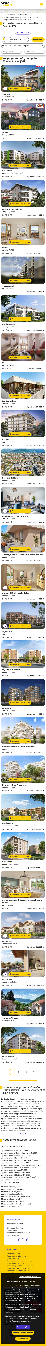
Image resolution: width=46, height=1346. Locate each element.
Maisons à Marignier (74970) (13, 1201)
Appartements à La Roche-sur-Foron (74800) (20, 1160)
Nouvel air (7, 171)
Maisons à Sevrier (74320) (11, 1206)
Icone (4, 247)
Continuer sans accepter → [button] (30, 1277)
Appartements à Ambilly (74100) (14, 1180)
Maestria (6, 708)
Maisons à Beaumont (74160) (13, 1199)
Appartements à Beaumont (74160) (15, 1172)
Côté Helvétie (8, 324)
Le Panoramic (8, 1056)
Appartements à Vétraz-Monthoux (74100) (18, 1177)
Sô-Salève (7, 979)
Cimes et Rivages (10, 1018)
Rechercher (38, 39)
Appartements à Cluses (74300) (14, 1170)
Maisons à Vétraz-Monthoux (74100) (16, 1204)
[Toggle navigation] (41, 4)
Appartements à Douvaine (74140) (15, 1163)
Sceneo (5, 132)
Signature (7, 631)
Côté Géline (7, 823)
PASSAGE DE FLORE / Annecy (15, 516)
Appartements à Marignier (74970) (15, 1175)
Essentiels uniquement (23, 1333)
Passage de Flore (10, 478)
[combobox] (23, 46)
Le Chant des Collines (12, 209)
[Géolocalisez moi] (3, 39)
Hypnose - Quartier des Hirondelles (18, 746)
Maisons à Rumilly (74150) (11, 1192)
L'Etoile (5, 439)
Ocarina (6, 94)
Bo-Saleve (7, 941)
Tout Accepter (23, 1338)
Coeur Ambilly (9, 286)
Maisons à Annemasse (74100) (13, 1189)
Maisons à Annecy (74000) (12, 1187)
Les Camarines (9, 401)
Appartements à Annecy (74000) (14, 1151)
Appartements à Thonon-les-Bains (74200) (19, 1153)
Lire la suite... (23, 1133)
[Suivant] (33, 1072)
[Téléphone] (5, 88)
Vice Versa (7, 862)
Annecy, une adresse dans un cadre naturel (22, 554)
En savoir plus (23, 1327)
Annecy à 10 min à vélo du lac (15, 593)
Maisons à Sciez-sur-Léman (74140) (15, 1196)
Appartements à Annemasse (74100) (16, 1155)
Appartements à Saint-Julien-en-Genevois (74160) (22, 1165)
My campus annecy (11, 670)
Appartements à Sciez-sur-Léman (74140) (18, 1168)
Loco (4, 363)
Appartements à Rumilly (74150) (14, 1158)
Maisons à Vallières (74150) (12, 1194)
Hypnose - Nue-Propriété (14, 785)
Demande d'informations (21, 88)
